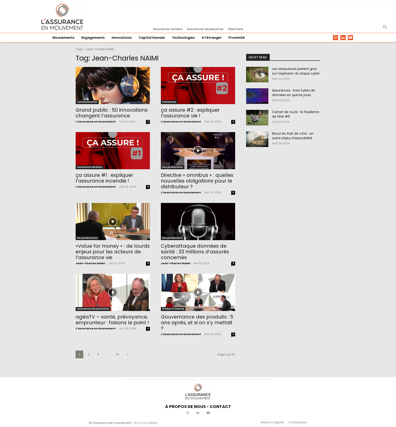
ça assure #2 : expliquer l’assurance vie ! (190, 113)
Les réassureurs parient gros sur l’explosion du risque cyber (296, 71)
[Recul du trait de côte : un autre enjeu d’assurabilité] (257, 139)
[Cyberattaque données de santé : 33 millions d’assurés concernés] (198, 221)
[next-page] (128, 354)
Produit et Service (173, 309)
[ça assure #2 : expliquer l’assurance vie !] (198, 85)
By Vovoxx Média (145, 423)
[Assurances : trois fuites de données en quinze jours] (257, 96)
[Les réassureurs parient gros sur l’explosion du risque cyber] (257, 74)
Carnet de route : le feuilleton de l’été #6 (295, 114)
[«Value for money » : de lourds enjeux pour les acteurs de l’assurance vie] (113, 221)
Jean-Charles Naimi (90, 263)
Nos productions (172, 167)
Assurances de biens (89, 167)
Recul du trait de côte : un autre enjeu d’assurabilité (293, 135)
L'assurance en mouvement (96, 121)
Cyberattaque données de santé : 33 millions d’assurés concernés (195, 252)
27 (117, 354)
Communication (87, 102)
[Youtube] (350, 37)
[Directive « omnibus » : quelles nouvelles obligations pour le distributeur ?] (198, 150)
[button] (385, 27)
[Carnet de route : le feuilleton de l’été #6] (257, 117)
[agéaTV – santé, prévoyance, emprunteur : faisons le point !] (113, 292)
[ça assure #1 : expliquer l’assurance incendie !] (113, 150)
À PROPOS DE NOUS (185, 406)
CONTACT (220, 406)
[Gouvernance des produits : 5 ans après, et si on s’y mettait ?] (198, 292)
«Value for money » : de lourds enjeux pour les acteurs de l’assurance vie (113, 252)
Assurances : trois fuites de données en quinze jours (293, 92)
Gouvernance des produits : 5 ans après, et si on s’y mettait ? (197, 322)
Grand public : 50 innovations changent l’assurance (112, 113)
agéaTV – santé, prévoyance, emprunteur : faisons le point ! (112, 319)
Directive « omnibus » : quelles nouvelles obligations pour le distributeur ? (197, 181)
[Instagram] (335, 37)
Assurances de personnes (93, 309)
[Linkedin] (343, 37)
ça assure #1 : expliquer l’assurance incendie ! (104, 178)
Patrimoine (169, 102)
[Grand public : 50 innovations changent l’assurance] (113, 85)
